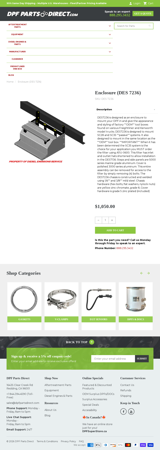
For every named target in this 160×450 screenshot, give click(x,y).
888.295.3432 (120, 15)
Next (89, 131)
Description (104, 109)
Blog (47, 415)
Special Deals (90, 404)
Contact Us (127, 385)
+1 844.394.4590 (16, 394)
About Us (50, 409)
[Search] (150, 25)
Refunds (125, 390)
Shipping (125, 395)
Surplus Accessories (94, 399)
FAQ (81, 441)
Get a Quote (143, 13)
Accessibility (89, 410)
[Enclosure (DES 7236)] (48, 132)
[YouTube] (131, 411)
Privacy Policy (68, 441)
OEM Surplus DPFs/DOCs (98, 394)
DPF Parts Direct (24, 441)
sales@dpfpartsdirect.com (23, 402)
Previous (7, 131)
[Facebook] (123, 411)
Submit (142, 358)
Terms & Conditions (47, 441)
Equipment (52, 390)
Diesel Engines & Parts (58, 395)
